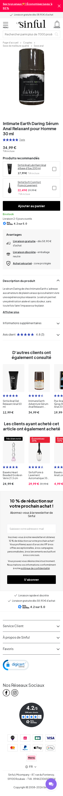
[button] (59, 6)
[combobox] (28, 34)
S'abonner (31, 579)
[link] (10, 42)
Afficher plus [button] (11, 312)
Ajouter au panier (31, 206)
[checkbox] (54, 169)
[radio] (4, 139)
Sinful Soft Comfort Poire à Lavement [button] (29, 183)
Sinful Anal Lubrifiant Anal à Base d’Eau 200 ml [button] (32, 166)
